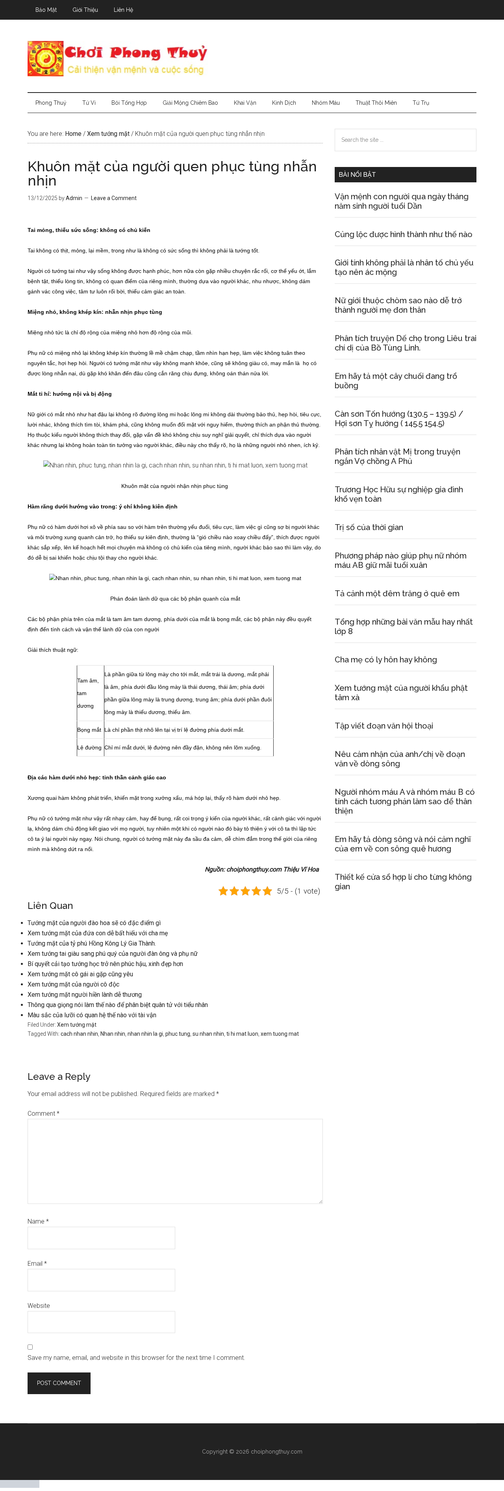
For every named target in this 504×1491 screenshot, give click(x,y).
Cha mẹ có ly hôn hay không (386, 659)
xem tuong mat (280, 1034)
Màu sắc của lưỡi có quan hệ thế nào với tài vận (92, 1015)
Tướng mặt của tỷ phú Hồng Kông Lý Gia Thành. (92, 943)
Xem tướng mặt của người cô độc (73, 984)
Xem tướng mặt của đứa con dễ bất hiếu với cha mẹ (98, 933)
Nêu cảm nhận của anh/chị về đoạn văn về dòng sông (400, 758)
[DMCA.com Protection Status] (19, 1485)
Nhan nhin (112, 1034)
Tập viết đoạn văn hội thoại (384, 726)
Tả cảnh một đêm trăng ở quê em (397, 593)
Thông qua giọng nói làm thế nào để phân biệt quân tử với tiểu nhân (118, 1005)
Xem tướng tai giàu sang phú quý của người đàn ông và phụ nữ (113, 953)
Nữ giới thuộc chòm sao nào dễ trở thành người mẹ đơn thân (398, 305)
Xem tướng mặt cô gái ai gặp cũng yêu (80, 974)
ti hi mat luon (242, 1034)
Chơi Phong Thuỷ (252, 58)
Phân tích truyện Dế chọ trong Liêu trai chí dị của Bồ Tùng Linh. (405, 343)
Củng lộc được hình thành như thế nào (403, 234)
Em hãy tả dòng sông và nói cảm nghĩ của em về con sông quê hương (403, 844)
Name (38, 1221)
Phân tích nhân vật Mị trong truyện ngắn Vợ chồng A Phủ (397, 456)
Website (39, 1305)
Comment (43, 1113)
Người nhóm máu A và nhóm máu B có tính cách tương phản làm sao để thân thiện (405, 801)
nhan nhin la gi (145, 1034)
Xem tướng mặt (76, 1025)
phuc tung (177, 1034)
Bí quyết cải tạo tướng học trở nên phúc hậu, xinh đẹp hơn (105, 964)
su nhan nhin (208, 1034)
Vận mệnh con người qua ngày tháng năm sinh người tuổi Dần (402, 201)
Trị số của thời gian (369, 527)
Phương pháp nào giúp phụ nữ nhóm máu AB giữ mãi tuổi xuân (401, 560)
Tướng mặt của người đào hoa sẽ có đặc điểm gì (94, 923)
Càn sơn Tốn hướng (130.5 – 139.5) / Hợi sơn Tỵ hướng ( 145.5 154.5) (399, 418)
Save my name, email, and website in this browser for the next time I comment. (136, 1357)
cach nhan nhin (79, 1034)
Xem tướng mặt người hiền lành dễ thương (85, 994)
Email (37, 1263)
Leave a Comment (114, 198)
